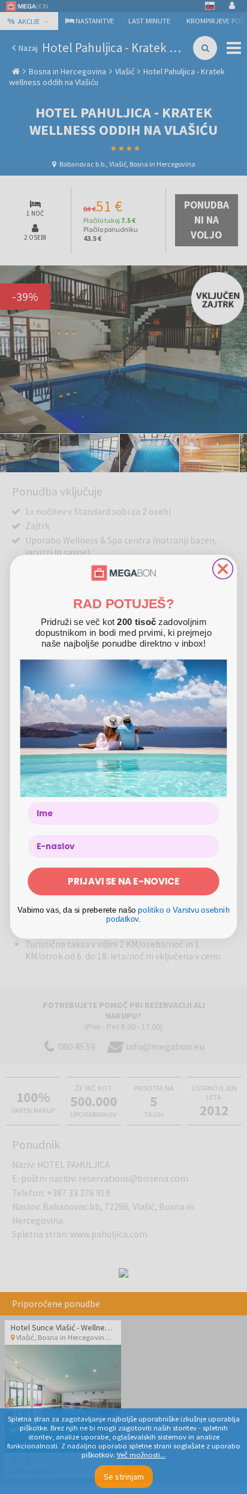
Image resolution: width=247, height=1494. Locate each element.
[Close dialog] (223, 569)
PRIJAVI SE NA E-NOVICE (123, 882)
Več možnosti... (141, 1454)
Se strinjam (124, 1476)
